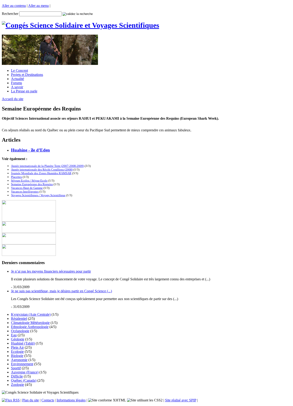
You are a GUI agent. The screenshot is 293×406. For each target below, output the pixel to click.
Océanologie (20, 331)
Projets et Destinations (27, 75)
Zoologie (17, 385)
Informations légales (71, 400)
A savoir (17, 87)
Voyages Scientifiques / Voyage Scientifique (38, 195)
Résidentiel (19, 318)
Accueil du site (12, 99)
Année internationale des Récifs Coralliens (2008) (42, 169)
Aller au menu (38, 6)
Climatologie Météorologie (30, 323)
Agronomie (19, 360)
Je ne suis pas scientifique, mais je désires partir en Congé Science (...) (61, 291)
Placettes (16, 177)
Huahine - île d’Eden (30, 150)
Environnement (22, 364)
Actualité (17, 79)
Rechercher (10, 14)
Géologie (17, 339)
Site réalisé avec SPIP (180, 400)
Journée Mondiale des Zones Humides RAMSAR (41, 173)
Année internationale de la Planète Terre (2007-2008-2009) (47, 166)
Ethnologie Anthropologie (30, 327)
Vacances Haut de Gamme (27, 188)
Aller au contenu (14, 6)
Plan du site (30, 400)
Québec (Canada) (23, 380)
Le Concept (19, 70)
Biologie (17, 356)
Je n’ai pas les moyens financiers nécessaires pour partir (51, 271)
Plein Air (17, 347)
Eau (14, 335)
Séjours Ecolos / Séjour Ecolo (29, 180)
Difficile (17, 376)
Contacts (47, 400)
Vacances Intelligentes (25, 191)
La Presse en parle (24, 91)
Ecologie (17, 352)
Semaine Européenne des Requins (32, 184)
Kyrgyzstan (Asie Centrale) (31, 314)
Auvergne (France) (24, 372)
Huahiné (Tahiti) (23, 343)
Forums (16, 83)
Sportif (16, 368)
